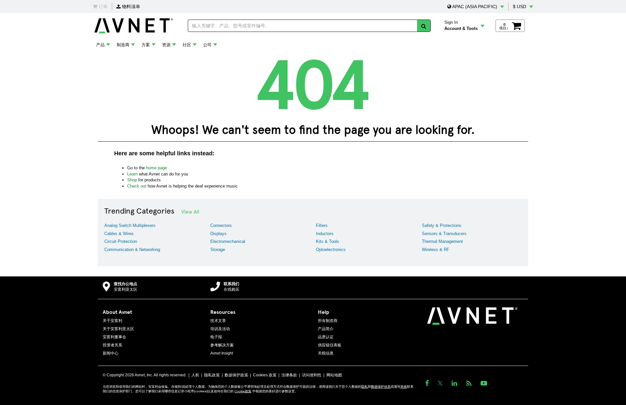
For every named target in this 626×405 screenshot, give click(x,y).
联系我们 (231, 284)
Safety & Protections (441, 225)
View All (190, 211)
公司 (207, 44)
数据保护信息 (381, 386)
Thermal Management (442, 241)
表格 (403, 386)
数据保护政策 (236, 375)
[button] (475, 6)
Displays (218, 233)
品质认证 (326, 337)
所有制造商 (327, 320)
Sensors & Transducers (444, 233)
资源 (166, 44)
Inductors (325, 233)
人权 (195, 375)
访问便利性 (311, 375)
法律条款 (289, 375)
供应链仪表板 (329, 345)
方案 (146, 44)
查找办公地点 (125, 284)
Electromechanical (227, 241)
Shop (132, 179)
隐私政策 (212, 375)
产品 (100, 44)
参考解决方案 (222, 345)
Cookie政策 (242, 391)
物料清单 (130, 6)
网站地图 (334, 375)
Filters (322, 225)
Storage (217, 249)
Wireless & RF (435, 249)
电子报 (216, 337)
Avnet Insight (221, 353)
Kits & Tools (327, 241)
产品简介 (326, 329)
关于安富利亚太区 (118, 329)
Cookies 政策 (264, 375)
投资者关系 (112, 345)
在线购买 (231, 289)
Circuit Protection (120, 241)
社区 (187, 44)
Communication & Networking (132, 249)
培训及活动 (220, 329)
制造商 (123, 44)
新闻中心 (110, 353)
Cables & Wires (119, 233)
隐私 (364, 386)
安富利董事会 (114, 337)
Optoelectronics (331, 249)
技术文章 (218, 320)
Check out (136, 186)
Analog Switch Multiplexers (130, 225)
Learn (132, 174)
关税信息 (326, 353)
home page (156, 167)
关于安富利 (112, 320)
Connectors (221, 225)
